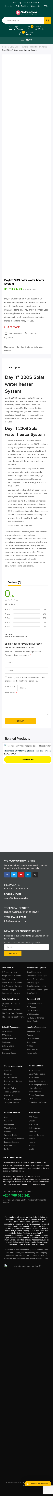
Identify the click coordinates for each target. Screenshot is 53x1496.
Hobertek (32, 1142)
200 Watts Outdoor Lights (37, 976)
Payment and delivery (13, 1081)
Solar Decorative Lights (36, 986)
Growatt (32, 1121)
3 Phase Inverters (9, 972)
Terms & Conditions (12, 1092)
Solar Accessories (36, 1099)
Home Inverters (8, 979)
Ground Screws (33, 1039)
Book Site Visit (10, 1146)
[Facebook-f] (7, 874)
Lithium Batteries (33, 1011)
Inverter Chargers (9, 990)
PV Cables (6, 1035)
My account (9, 1124)
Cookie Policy (10, 1095)
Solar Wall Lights (33, 993)
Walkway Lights (33, 983)
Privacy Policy (10, 1088)
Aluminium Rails (33, 1032)
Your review (11, 692)
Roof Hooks (31, 1042)
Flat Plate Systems (38, 47)
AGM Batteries (33, 1014)
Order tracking (10, 1128)
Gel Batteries (32, 1007)
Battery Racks (32, 1021)
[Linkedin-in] (28, 874)
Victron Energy (35, 1128)
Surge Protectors (9, 1039)
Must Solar (33, 1131)
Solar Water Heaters (19, 47)
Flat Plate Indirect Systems (13, 1017)
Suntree (32, 1146)
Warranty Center (11, 1135)
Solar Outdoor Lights (37, 1081)
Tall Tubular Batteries (35, 1018)
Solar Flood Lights (34, 972)
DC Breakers (7, 1032)
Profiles (30, 1046)
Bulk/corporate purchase (14, 1139)
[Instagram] (35, 874)
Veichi (31, 1149)
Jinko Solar (33, 1124)
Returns (7, 1085)
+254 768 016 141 (16, 1195)
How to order (9, 1074)
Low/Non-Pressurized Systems (11, 1005)
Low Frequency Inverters (12, 986)
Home (4, 47)
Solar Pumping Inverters (38, 1085)
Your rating (10, 686)
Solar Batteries (35, 1092)
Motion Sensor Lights (35, 979)
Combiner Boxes (9, 1053)
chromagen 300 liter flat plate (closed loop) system (27, 751)
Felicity (32, 1139)
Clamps (30, 1035)
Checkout (8, 1121)
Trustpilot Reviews (11, 1102)
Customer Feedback (12, 1099)
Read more (28, 759)
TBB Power (33, 1117)
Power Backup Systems (38, 1102)
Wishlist (7, 1131)
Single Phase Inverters (11, 976)
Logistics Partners (11, 1142)
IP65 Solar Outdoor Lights (37, 990)
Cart (6, 1117)
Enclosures (6, 1042)
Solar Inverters (35, 1070)
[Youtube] (21, 874)
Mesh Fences (32, 1049)
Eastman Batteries (36, 1135)
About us (8, 1071)
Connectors (6, 1049)
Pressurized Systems (11, 1010)
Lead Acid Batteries (35, 1004)
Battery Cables (8, 1046)
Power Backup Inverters (12, 983)
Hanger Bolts (32, 1053)
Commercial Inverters (11, 993)
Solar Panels (34, 1077)
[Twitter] (14, 874)
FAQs (6, 1149)
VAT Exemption (10, 1078)
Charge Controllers (36, 1095)
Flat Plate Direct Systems (12, 1013)
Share (10, 338)
